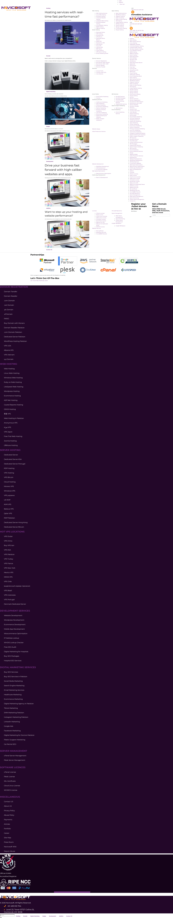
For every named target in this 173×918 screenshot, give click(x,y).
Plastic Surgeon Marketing (136, 136)
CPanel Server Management (137, 199)
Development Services (15, 610)
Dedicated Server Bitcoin (136, 62)
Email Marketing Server (102, 53)
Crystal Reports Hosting (136, 88)
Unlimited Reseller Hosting (137, 46)
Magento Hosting (120, 16)
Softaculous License (101, 217)
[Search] (150, 216)
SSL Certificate (100, 230)
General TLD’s (99, 71)
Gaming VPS (99, 47)
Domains (132, 107)
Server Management (117, 213)
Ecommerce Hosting (135, 94)
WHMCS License (100, 226)
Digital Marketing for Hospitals (137, 134)
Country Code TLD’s (101, 72)
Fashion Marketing (101, 108)
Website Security (96, 228)
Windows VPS (99, 35)
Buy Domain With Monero (103, 62)
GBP (140, 9)
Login (120, 0)
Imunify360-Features (101, 233)
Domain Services (134, 98)
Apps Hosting (133, 77)
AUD (137, 9)
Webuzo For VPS (100, 222)
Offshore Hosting (100, 28)
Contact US (49, 249)
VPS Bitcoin (99, 36)
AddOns (48, 208)
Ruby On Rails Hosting (135, 85)
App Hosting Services (135, 79)
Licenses (94, 210)
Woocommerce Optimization (103, 173)
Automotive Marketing (102, 114)
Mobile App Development (136, 168)
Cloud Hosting (100, 50)
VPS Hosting (99, 33)
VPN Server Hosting (101, 52)
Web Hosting (133, 40)
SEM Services (119, 108)
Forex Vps (132, 67)
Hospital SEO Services (121, 104)
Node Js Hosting (120, 17)
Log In (136, 32)
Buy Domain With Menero (136, 101)
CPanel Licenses (100, 213)
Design (48, 126)
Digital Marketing (50, 91)
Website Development (98, 164)
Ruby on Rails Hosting (121, 19)
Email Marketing (134, 149)
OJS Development (100, 168)
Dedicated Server (100, 32)
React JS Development (102, 177)
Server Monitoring (120, 218)
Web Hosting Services (101, 13)
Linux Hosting (133, 43)
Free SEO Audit (119, 99)
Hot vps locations (12, 531)
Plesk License (99, 214)
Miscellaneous (10, 796)
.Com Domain (99, 74)
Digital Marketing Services (18, 667)
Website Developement (136, 158)
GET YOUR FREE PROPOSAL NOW (39, 280)
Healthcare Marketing (101, 102)
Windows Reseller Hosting (136, 49)
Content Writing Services (136, 142)
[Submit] (1, 917)
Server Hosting (133, 55)
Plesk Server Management (136, 196)
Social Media (133, 115)
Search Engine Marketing (136, 146)
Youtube (98, 98)
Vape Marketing (100, 103)
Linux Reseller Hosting (102, 25)
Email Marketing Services (136, 151)
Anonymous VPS (100, 43)
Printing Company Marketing (137, 128)
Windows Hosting (100, 16)
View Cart (122, 4)
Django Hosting (120, 26)
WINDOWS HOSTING (135, 44)
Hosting (48, 8)
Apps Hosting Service (121, 13)
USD (132, 8)
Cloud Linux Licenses (101, 216)
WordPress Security (101, 232)
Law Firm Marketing (101, 112)
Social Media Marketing (102, 96)
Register (121, 2)
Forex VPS (98, 46)
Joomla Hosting (120, 25)
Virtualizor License (101, 219)
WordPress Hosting (120, 14)
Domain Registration (101, 61)
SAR (142, 9)
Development (49, 161)
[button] (81, 916)
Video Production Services (99, 131)
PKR (135, 9)
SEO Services (133, 137)
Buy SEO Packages (120, 98)
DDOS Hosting (100, 26)
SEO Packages (133, 143)
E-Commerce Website (101, 169)
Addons (132, 171)
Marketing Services (134, 119)
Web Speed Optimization (98, 171)
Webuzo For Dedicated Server (137, 184)
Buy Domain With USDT (102, 64)
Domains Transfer (100, 67)
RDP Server (99, 49)
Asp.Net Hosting (134, 89)
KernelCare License (101, 220)
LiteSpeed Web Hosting (102, 20)
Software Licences (12, 767)
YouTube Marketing (135, 118)
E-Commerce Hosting (121, 28)
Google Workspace (116, 223)
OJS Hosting (119, 20)
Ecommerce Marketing (102, 106)
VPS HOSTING (133, 58)
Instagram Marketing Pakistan (137, 133)
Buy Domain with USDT (136, 103)
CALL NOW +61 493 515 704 (137, 30)
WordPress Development (102, 166)
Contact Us (132, 201)
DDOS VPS (99, 41)
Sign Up (132, 32)
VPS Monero (99, 44)
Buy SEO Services (120, 96)
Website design (96, 129)
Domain (48, 56)
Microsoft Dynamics (117, 210)
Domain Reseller (100, 65)
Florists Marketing (100, 105)
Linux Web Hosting (101, 14)
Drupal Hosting (120, 29)
